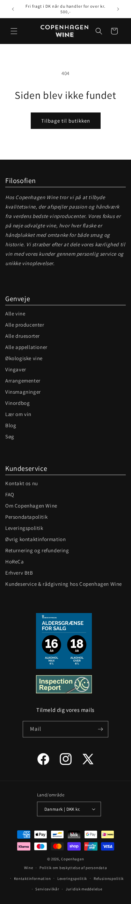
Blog (10, 425)
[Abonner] (100, 729)
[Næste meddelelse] (118, 9)
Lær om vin (18, 414)
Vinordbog (17, 403)
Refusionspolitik (109, 878)
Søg (9, 436)
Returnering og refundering (37, 550)
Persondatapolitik (26, 516)
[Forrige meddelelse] (13, 9)
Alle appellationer (26, 347)
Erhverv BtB (19, 572)
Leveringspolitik (24, 528)
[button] (14, 31)
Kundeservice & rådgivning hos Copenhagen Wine (63, 584)
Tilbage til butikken (65, 120)
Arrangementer (23, 380)
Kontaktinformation (32, 878)
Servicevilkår (47, 889)
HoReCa (14, 561)
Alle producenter (24, 324)
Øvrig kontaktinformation (35, 539)
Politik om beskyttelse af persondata (73, 867)
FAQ (9, 494)
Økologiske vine (24, 358)
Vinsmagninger (23, 391)
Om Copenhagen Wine (31, 505)
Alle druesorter (22, 336)
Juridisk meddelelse (84, 889)
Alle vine (15, 313)
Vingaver (15, 369)
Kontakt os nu (21, 483)
